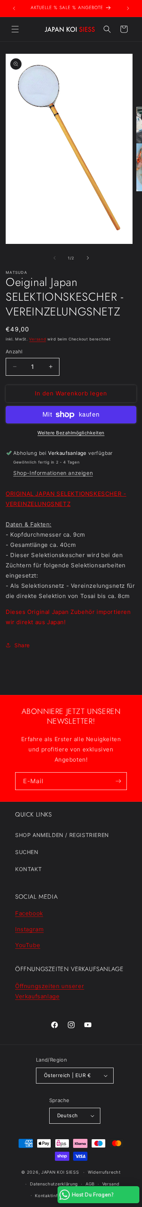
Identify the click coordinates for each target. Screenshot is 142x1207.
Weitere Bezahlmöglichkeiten (71, 433)
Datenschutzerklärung (54, 1184)
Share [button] (22, 645)
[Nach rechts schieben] (88, 258)
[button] (15, 29)
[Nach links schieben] (54, 258)
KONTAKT (28, 869)
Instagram (29, 929)
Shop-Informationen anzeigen (53, 473)
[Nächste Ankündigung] (128, 8)
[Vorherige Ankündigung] (14, 8)
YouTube (27, 945)
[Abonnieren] (118, 781)
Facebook (29, 913)
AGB (90, 1184)
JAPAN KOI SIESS (60, 1172)
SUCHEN (27, 852)
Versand (37, 339)
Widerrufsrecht (104, 1172)
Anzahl (14, 351)
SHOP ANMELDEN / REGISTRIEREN (62, 835)
